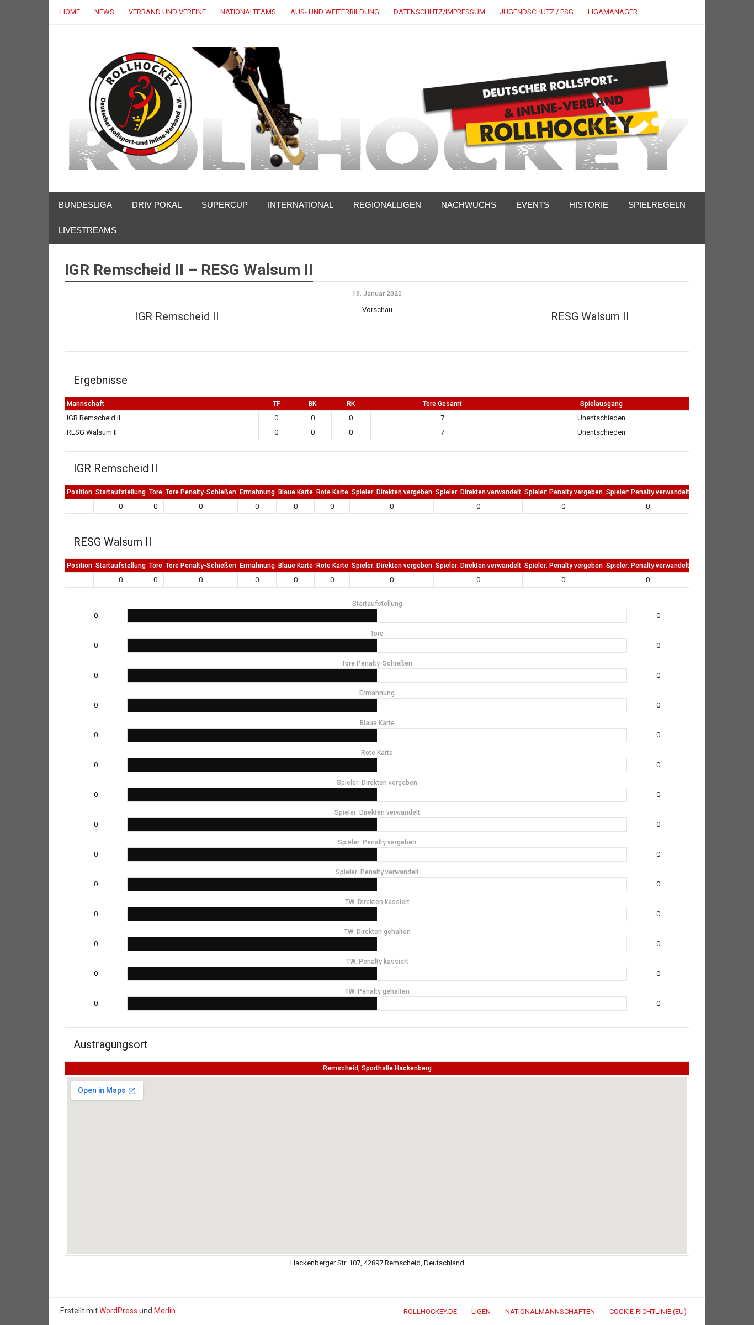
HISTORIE (588, 204)
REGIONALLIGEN (387, 204)
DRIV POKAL (157, 204)
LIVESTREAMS (87, 230)
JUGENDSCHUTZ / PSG (537, 12)
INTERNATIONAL (300, 204)
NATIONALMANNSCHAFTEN (550, 1311)
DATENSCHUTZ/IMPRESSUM (439, 12)
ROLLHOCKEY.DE (430, 1311)
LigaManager (613, 12)
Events (532, 204)
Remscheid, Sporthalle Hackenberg (377, 1068)
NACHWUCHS (468, 204)
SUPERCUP (224, 204)
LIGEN (481, 1311)
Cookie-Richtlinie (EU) (648, 1311)
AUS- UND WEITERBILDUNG (334, 12)
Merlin (165, 1310)
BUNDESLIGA (85, 204)
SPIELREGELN (657, 204)
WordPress (118, 1310)
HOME (70, 12)
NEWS (104, 12)
